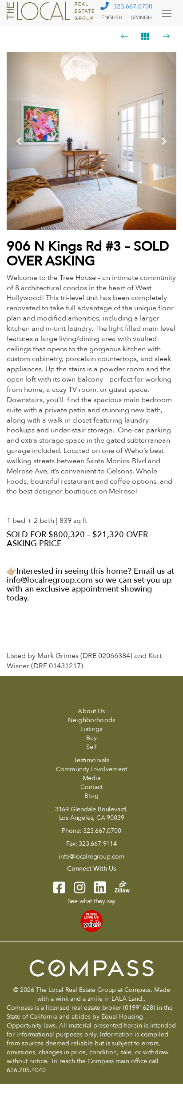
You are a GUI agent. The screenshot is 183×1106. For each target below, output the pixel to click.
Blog (91, 796)
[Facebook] (59, 890)
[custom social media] (118, 886)
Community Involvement (91, 769)
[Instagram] (75, 890)
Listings (91, 729)
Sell (91, 747)
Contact (91, 787)
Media (92, 778)
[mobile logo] (51, 11)
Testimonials (92, 760)
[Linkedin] (95, 890)
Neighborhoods (91, 720)
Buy (91, 738)
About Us (91, 711)
